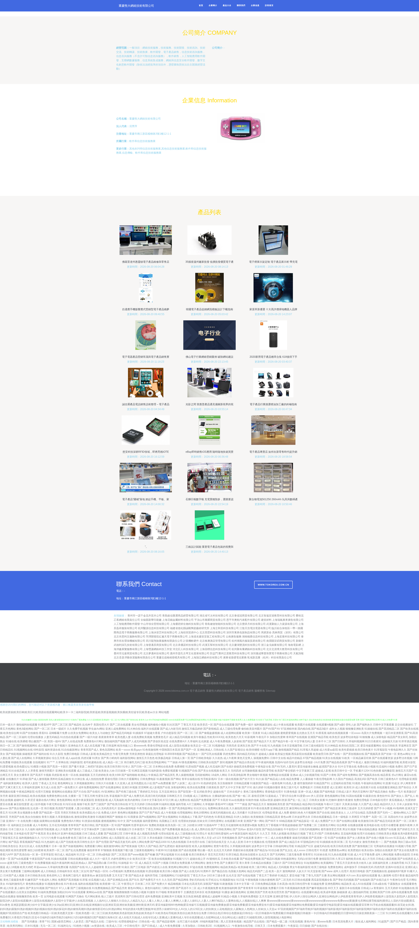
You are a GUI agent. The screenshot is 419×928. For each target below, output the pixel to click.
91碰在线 (11, 741)
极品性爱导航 (266, 770)
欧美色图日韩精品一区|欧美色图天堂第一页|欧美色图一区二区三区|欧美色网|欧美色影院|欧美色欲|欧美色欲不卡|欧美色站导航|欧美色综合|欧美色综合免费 (117, 913)
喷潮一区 (5, 825)
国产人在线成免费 (72, 741)
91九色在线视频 (176, 842)
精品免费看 (292, 779)
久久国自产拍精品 (343, 779)
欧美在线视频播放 (162, 858)
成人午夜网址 (40, 825)
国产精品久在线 (95, 921)
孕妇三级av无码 (407, 842)
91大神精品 (331, 745)
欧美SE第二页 (339, 842)
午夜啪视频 (251, 879)
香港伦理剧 (111, 779)
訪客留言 (269, 5)
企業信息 (255, 5)
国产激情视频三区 (362, 846)
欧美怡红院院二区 (349, 745)
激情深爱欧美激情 (84, 816)
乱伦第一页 (37, 808)
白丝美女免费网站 (78, 733)
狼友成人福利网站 (366, 921)
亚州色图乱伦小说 (141, 783)
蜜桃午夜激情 (345, 800)
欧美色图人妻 (123, 737)
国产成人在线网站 (21, 758)
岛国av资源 (266, 800)
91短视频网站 (312, 863)
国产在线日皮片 (380, 879)
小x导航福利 (116, 871)
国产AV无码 (279, 766)
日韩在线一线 (147, 921)
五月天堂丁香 (120, 875)
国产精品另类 (119, 888)
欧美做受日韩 (321, 754)
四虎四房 (379, 867)
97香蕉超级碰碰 (288, 825)
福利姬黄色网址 (12, 783)
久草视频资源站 (42, 758)
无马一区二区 (48, 925)
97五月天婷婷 (137, 804)
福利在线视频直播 (337, 733)
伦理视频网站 (185, 812)
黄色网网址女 (65, 783)
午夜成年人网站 (48, 879)
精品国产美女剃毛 (397, 737)
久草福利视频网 (355, 741)
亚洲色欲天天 (76, 745)
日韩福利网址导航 (283, 846)
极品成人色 (187, 829)
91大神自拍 (133, 728)
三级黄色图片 (26, 863)
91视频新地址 (228, 879)
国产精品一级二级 (277, 921)
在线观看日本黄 (234, 821)
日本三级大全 (16, 829)
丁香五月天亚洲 (343, 863)
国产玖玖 (134, 879)
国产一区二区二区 (187, 733)
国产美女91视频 (35, 888)
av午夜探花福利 (238, 833)
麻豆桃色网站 (238, 892)
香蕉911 (43, 733)
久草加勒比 (189, 925)
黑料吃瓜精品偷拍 (60, 779)
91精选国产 (317, 808)
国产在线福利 (362, 879)
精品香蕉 (385, 775)
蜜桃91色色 (296, 812)
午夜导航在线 (144, 808)
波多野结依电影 (349, 737)
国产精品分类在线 (244, 762)
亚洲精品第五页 (279, 808)
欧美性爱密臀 (19, 850)
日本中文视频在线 (254, 842)
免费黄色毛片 (161, 737)
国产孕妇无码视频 (343, 879)
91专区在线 (69, 804)
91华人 (126, 766)
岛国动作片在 (396, 816)
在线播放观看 (355, 825)
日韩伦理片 (312, 850)
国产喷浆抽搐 (129, 846)
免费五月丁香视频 (268, 825)
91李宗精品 (232, 854)
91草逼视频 (261, 888)
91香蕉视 (321, 733)
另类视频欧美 (229, 837)
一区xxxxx (355, 733)
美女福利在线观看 (366, 875)
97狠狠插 (106, 850)
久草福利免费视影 (248, 896)
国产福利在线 (41, 754)
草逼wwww (40, 867)
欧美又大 (225, 770)
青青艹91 (44, 921)
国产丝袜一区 (389, 754)
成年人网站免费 (140, 842)
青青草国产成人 (90, 749)
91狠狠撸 (364, 737)
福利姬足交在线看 (21, 825)
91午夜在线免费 (260, 808)
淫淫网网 (143, 787)
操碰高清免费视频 (244, 766)
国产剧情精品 (211, 728)
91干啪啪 (161, 892)
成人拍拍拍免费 (95, 779)
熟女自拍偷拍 (33, 816)
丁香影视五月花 (9, 837)
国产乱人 (410, 796)
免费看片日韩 (276, 888)
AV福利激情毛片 (15, 883)
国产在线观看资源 (382, 758)
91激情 (151, 892)
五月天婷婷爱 (365, 808)
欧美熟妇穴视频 (296, 833)
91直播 (387, 783)
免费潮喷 (179, 766)
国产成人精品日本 (289, 842)
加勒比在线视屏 (384, 850)
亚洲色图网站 (333, 883)
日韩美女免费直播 (179, 863)
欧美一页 (38, 896)
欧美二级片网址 (258, 867)
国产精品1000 (158, 842)
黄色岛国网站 (107, 749)
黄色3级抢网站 (25, 728)
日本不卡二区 (323, 741)
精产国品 (14, 842)
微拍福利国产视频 (114, 741)
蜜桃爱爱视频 (288, 733)
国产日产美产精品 (149, 812)
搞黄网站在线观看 (49, 821)
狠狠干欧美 (83, 804)
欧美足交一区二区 (201, 745)
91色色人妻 (290, 783)
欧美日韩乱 (88, 825)
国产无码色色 (206, 816)
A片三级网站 (194, 804)
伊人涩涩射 (317, 796)
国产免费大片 (159, 883)
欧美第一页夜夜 (251, 733)
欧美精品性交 (104, 754)
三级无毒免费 (294, 854)
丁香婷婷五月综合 (147, 791)
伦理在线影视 (166, 833)
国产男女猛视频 (165, 854)
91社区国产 (173, 724)
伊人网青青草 (408, 783)
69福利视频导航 (209, 921)
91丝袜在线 (321, 854)
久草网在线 (62, 762)
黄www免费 (324, 921)
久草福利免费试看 (57, 867)
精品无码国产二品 (257, 871)
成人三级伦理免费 (230, 728)
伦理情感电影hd (128, 921)
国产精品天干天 (263, 741)
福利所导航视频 (45, 829)
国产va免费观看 (162, 783)
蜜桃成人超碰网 (211, 896)
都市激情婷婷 (305, 783)
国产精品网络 (181, 879)
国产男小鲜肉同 (110, 758)
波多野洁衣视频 (403, 758)
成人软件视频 (38, 804)
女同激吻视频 (250, 770)
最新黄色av (88, 875)
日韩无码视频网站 (309, 829)
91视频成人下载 (188, 816)
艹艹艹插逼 (240, 804)
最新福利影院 (183, 846)
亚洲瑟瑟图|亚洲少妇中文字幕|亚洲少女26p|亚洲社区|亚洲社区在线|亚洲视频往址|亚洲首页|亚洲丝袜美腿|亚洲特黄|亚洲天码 (83, 904)
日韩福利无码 (365, 867)
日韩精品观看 (241, 783)
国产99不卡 (272, 821)
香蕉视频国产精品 (30, 842)
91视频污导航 (403, 846)
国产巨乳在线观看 (211, 754)
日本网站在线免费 (163, 766)
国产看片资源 (76, 766)
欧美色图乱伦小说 (90, 812)
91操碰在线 (371, 728)
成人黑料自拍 (202, 829)
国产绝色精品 (294, 804)
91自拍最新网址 (70, 749)
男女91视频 (349, 829)
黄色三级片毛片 (290, 787)
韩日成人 (60, 854)
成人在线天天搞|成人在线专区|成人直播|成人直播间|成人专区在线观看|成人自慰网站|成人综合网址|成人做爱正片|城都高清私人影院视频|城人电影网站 (205, 917)
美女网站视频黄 (336, 875)
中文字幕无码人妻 (304, 741)
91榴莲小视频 (38, 766)
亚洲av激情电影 (127, 808)
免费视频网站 (212, 867)
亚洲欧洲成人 (205, 749)
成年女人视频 (337, 728)
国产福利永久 (365, 724)
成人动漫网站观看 (230, 733)
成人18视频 (12, 867)
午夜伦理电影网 (323, 779)
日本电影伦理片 (379, 800)
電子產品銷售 (197, 690)
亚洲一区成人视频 (308, 791)
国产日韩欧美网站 (221, 829)
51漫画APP (210, 825)
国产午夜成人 (356, 762)
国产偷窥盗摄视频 (209, 733)
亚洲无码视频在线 (220, 812)
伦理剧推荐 (271, 842)
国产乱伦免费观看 (75, 850)
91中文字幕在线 (347, 766)
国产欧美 (372, 779)
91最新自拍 (369, 796)
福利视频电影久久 (29, 837)
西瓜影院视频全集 (321, 879)
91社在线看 (181, 854)
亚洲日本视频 (129, 787)
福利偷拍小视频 (157, 724)
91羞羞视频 (163, 779)
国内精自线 (304, 728)
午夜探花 (293, 925)
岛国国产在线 (77, 867)
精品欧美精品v (228, 867)
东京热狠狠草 (225, 783)
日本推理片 (138, 829)
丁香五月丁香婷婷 (266, 875)
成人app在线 (72, 758)
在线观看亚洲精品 (387, 787)
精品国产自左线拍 (254, 921)
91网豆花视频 (140, 770)
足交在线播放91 (404, 724)
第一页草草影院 (45, 854)
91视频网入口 (222, 925)
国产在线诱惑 (405, 858)
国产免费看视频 (171, 829)
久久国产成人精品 (368, 804)
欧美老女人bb (107, 770)
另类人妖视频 (279, 833)
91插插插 (325, 842)
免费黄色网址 (335, 867)
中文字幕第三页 (305, 770)
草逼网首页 (404, 745)
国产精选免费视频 (250, 858)
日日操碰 (305, 925)
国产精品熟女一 (191, 754)
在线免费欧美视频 (141, 737)
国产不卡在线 (259, 745)
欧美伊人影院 (30, 783)
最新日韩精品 (372, 762)
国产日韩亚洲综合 (292, 863)
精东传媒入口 (125, 745)
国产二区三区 (60, 724)
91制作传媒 (252, 800)
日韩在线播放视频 (78, 858)
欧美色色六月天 (235, 737)
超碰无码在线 (322, 846)
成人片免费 (61, 829)
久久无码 (167, 879)
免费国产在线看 (387, 829)
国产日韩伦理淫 (135, 896)
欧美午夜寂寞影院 (83, 800)
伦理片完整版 (43, 791)
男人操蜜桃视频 (185, 775)
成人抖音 (8, 888)
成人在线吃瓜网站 (97, 837)
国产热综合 (404, 787)
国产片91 (247, 787)
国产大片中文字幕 (230, 787)
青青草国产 (74, 825)
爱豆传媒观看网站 (370, 745)
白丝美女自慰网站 (26, 892)
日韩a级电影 (103, 854)
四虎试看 (86, 758)
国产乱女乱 (286, 850)
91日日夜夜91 (373, 741)
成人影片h (194, 783)
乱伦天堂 (231, 875)
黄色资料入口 (54, 875)
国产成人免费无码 (133, 796)
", (145, 546)
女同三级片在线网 (188, 921)
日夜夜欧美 (212, 787)
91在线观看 (79, 892)
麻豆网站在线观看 (299, 808)
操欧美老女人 (338, 812)
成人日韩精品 (48, 871)
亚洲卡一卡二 (262, 837)
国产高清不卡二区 (186, 888)
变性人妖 (351, 724)
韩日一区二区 (8, 745)
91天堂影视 (314, 871)
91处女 (396, 783)
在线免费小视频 (29, 821)
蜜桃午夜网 (405, 825)
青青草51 (308, 854)
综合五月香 (58, 758)
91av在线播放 (237, 800)
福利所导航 (151, 875)
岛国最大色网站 (237, 871)
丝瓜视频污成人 (97, 879)
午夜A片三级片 (332, 804)
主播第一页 (74, 796)
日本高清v (283, 883)
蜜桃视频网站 (109, 821)
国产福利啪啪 (129, 775)
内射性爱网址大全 (121, 858)
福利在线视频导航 (88, 883)
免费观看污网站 (93, 846)
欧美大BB (115, 775)
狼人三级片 (107, 896)
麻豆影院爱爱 (21, 804)
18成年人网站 (219, 775)
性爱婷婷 (410, 800)
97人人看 (64, 888)
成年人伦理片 (341, 871)
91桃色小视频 (138, 892)
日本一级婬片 (58, 728)
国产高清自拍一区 (24, 854)
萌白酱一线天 (205, 850)
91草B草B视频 (173, 754)
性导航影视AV (209, 779)
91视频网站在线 (23, 749)
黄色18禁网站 (201, 812)
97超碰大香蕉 (152, 733)
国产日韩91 (339, 741)
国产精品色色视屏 (336, 762)
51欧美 (346, 758)
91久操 (260, 779)
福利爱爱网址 (150, 821)
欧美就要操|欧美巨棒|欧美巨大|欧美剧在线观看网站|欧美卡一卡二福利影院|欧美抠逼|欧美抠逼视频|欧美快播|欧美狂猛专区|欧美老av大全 (79, 712)
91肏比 (125, 867)
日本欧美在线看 (230, 858)
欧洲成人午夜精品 (148, 775)
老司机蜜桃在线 (92, 762)
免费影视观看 (170, 770)
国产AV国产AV (271, 728)
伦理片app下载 (269, 749)
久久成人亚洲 (235, 842)
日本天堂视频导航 (292, 745)
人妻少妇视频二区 (84, 808)
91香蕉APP (45, 724)
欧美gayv (136, 749)
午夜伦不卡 (262, 737)
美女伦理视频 (139, 724)
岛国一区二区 (379, 816)
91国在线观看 (354, 796)
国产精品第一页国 (49, 812)
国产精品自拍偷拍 (272, 829)
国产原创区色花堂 (158, 741)
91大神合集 (78, 779)
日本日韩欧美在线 (35, 875)
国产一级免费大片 (67, 787)
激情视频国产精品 (288, 749)
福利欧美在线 (353, 858)
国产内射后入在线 (157, 867)
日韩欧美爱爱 (321, 787)
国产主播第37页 (229, 863)
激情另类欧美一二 (372, 842)
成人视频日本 (46, 745)
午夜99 (159, 850)
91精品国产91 (322, 783)
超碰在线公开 (198, 858)
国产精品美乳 (167, 775)
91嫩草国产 (31, 879)
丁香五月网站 (153, 829)
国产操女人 (397, 796)
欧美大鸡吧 (26, 867)
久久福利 (30, 829)
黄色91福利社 (153, 888)
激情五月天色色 (145, 758)
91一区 (134, 863)
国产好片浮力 (247, 779)
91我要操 (133, 816)
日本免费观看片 (276, 925)
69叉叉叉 (333, 888)
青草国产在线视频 (296, 737)
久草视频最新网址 (84, 783)
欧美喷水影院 (408, 762)
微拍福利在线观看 (26, 724)
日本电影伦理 (21, 833)
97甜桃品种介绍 (310, 842)
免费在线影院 (402, 854)
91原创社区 (255, 812)
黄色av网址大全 (406, 754)
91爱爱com (303, 796)
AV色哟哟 (398, 808)
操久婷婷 (258, 787)
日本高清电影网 (237, 775)
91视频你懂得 (272, 787)
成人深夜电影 (379, 737)
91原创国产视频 (194, 766)
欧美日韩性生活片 (84, 842)
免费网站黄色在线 (218, 808)
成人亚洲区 (336, 787)
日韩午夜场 (129, 833)
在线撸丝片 (12, 779)
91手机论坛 (212, 879)
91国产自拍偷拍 (29, 733)
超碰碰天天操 (390, 741)
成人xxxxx (299, 850)
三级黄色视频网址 (144, 850)
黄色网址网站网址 (178, 867)
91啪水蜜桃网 (267, 879)
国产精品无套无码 (120, 842)
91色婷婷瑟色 (209, 783)
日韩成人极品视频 (386, 858)
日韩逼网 (111, 745)
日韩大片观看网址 (128, 779)
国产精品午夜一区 (283, 741)
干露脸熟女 (394, 883)
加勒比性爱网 (277, 737)
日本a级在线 (379, 883)
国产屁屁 (247, 741)
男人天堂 (206, 837)
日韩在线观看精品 (321, 816)
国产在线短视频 (246, 875)
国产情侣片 (51, 888)
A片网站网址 (198, 863)
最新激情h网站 (112, 846)
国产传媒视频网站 (73, 846)
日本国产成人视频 (13, 875)
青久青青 (244, 863)
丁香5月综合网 (287, 796)
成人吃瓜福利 (212, 766)
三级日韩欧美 (108, 829)
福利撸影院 (388, 770)
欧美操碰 (243, 867)
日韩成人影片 (344, 791)
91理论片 (201, 833)
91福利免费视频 (47, 892)
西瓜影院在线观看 (301, 754)
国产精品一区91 (99, 871)
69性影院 (38, 749)
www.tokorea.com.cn (273, 584)
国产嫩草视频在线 (316, 888)
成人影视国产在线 (159, 787)
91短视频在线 (407, 888)
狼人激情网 (384, 875)
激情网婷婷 (289, 871)
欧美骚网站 (327, 863)
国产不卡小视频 (383, 808)
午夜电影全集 (263, 766)
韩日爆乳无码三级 (134, 762)
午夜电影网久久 (397, 749)
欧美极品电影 (163, 758)
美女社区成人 (27, 846)
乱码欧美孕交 (205, 791)
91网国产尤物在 (74, 896)
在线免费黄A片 (178, 741)
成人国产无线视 (64, 842)
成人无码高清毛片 (106, 808)
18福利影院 (76, 762)
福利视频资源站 (263, 724)
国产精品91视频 (270, 858)
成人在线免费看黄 (281, 837)
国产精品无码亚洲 (384, 821)
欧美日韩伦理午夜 (299, 883)
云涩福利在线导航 (341, 783)
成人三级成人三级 (87, 770)
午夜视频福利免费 (295, 888)
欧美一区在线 (71, 775)
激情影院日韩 (327, 858)
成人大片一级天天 (99, 858)
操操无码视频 (300, 837)
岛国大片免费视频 (371, 733)
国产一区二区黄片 (406, 821)
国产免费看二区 (308, 825)
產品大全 (227, 5)
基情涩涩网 (257, 796)
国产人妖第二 (179, 783)
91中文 (122, 821)
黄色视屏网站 (65, 800)
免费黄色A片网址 (94, 741)
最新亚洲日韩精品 (19, 796)
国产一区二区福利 (16, 737)
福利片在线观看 (150, 728)
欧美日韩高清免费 (340, 846)
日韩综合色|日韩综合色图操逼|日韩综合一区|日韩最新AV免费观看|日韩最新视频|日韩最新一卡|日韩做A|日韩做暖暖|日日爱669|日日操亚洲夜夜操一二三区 (296, 913)
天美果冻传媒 (350, 804)
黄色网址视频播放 (128, 812)
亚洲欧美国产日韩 (380, 892)
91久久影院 (56, 754)
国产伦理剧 (102, 842)
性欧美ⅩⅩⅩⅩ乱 (216, 737)
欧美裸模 (22, 741)
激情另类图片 (47, 770)
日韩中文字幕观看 (383, 724)
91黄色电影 (290, 791)
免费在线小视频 (366, 766)
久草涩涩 (30, 800)
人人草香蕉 (31, 770)
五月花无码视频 (58, 825)
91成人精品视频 (270, 733)
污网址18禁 (168, 888)
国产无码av (239, 829)
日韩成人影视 (88, 754)
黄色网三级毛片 (72, 875)
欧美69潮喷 (253, 749)
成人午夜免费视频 (220, 741)
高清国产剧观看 (64, 808)
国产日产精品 (398, 921)
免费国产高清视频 (68, 879)
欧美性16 (349, 787)
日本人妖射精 (404, 804)
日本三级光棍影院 (313, 745)
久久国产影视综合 (235, 749)
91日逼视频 (171, 850)
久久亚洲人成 (122, 783)
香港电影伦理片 (274, 791)
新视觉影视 (101, 800)
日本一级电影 (340, 816)
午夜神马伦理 (398, 879)
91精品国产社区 (304, 846)
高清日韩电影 (357, 871)
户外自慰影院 (169, 733)
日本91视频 (32, 925)
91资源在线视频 (91, 821)
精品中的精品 (294, 758)
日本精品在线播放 (260, 863)
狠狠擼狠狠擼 (122, 892)
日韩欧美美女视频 (386, 833)
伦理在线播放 (35, 737)
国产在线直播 (246, 837)
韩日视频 (49, 808)
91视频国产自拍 (188, 770)
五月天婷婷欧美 (99, 775)
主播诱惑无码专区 (194, 892)
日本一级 (57, 846)
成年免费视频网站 (89, 787)
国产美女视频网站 (167, 816)
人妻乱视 (5, 758)
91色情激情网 (150, 749)
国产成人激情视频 (38, 779)
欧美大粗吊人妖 (362, 863)
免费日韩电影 (72, 754)
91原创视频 (152, 871)
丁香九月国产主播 (316, 875)
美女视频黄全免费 (27, 812)
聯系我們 (241, 5)
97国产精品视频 (312, 758)
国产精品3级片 (319, 728)
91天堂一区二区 (86, 854)
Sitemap (270, 690)
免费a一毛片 (396, 791)
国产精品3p (261, 850)
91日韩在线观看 (301, 879)
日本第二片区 (143, 883)
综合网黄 (342, 825)
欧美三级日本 (79, 837)
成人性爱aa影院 (328, 749)
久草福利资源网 (31, 787)
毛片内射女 (355, 842)
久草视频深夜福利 (240, 846)
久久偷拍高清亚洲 (239, 808)
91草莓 (84, 879)
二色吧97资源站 (94, 766)
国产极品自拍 (220, 871)
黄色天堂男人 (245, 758)
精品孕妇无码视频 (312, 804)
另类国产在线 (17, 816)
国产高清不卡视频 (40, 775)
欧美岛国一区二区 (175, 825)
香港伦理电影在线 (157, 745)
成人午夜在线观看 (283, 724)
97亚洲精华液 (289, 728)
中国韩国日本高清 (169, 749)
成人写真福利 (116, 800)
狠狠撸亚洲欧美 (355, 728)
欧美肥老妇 (354, 850)
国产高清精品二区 (389, 728)
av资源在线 (98, 925)
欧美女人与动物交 (100, 733)
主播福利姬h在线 (222, 796)
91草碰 (24, 779)
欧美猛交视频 (283, 754)
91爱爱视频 (6, 766)
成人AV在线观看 (362, 883)
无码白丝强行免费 (307, 858)
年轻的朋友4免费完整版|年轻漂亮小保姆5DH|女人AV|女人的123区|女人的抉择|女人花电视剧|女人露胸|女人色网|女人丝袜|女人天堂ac (200, 909)
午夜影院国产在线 (39, 858)
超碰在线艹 (219, 791)
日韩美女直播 (317, 800)
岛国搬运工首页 (168, 821)
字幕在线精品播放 (366, 829)
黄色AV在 (310, 921)
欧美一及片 (275, 871)
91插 (350, 854)
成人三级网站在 (202, 796)
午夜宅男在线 (54, 804)
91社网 (13, 812)
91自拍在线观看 (69, 737)
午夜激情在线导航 (243, 925)
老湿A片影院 (253, 829)
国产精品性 (75, 724)
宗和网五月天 (174, 796)
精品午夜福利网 (60, 863)
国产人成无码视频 (136, 741)
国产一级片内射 (89, 737)
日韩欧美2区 (205, 925)
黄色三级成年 (349, 808)
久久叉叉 (265, 833)
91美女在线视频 (331, 758)
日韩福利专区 (65, 871)
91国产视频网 (123, 825)
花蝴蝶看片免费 (58, 733)
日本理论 (112, 863)
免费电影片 (306, 787)
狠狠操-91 (121, 816)
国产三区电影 (138, 867)
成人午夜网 (230, 758)
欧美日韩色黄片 (364, 749)
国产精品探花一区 (303, 821)
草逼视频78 (116, 796)
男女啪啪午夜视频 (257, 775)
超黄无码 (12, 863)
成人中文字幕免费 (364, 854)
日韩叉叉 (260, 925)
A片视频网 (310, 812)
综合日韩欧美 (390, 745)
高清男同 (120, 896)
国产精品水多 (136, 875)
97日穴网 (168, 800)
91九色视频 (274, 745)
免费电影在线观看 (278, 775)
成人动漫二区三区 (135, 837)
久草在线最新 (155, 837)
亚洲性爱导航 (281, 896)
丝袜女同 (202, 821)
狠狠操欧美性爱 (276, 804)
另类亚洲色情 (137, 754)
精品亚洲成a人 (79, 863)
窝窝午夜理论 (221, 846)
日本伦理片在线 (196, 842)
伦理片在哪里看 (389, 825)
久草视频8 (208, 804)
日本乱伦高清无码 (192, 883)
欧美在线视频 (38, 796)
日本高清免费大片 (343, 921)
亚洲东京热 (243, 745)
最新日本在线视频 (349, 888)
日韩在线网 (151, 804)
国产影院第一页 (187, 791)
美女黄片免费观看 (10, 871)
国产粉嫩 (150, 854)
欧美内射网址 (133, 800)
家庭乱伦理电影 (155, 754)
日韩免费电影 (148, 779)
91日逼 (240, 879)
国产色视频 (390, 842)
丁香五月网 (88, 796)
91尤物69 (331, 800)
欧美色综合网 (11, 733)
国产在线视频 (134, 821)
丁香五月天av (198, 875)
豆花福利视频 (348, 833)
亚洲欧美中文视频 (171, 896)
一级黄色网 (275, 783)
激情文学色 (212, 863)
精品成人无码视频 (278, 867)
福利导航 (181, 804)
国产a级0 (339, 724)
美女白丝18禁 (113, 867)
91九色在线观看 (337, 854)
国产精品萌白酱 (97, 863)
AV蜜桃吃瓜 (213, 858)
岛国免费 (371, 812)
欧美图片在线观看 (305, 724)
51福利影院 (183, 875)
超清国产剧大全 (328, 766)
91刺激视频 (226, 883)
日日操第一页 (123, 770)
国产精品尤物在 (379, 791)
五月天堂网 (265, 896)
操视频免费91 (262, 758)
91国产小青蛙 (328, 775)
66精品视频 (286, 821)
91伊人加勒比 (242, 816)
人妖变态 (78, 921)
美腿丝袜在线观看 (243, 850)
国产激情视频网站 (26, 745)
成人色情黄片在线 (365, 787)
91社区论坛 (200, 808)
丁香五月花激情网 (228, 825)
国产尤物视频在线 (376, 871)
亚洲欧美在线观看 (65, 770)
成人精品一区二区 (112, 762)
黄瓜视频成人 (397, 800)
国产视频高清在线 (369, 775)
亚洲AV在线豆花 (394, 867)
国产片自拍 (79, 791)
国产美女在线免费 (404, 850)
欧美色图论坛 (22, 766)
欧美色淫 (334, 737)
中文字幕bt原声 (90, 829)
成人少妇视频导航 (309, 775)
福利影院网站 (128, 758)
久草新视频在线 (64, 816)
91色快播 (375, 770)
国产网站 (176, 779)
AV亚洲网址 (108, 791)
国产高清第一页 (318, 837)
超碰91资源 (280, 800)
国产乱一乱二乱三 (298, 800)
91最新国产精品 (259, 783)
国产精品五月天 (257, 804)
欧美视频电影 (213, 892)
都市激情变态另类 (331, 829)
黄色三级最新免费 (13, 879)
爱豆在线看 (6, 804)
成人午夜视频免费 (207, 888)
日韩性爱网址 (216, 821)
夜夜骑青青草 (106, 737)
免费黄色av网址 (338, 850)
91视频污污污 (181, 858)
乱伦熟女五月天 (306, 733)
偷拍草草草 (93, 850)
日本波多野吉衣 (301, 816)
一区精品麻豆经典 (360, 758)
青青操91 (378, 888)
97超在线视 (196, 867)
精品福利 (71, 854)
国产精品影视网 (166, 921)
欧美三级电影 (319, 867)
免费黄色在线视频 (134, 871)
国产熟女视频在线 (19, 808)
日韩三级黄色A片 (388, 779)
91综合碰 (273, 850)
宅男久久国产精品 (148, 846)
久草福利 (192, 741)
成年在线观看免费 (401, 892)
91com (389, 837)
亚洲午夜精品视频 (71, 833)
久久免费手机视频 (77, 728)
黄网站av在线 (94, 892)
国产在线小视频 (375, 837)
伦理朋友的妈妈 (187, 821)
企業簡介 (213, 5)
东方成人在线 (48, 787)
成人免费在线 (182, 800)
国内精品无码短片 (247, 754)
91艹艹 (51, 762)
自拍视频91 (39, 762)
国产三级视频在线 (80, 888)
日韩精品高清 (272, 816)
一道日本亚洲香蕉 (393, 733)
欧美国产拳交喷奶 (285, 770)
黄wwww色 (140, 745)
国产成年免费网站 (347, 775)
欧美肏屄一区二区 (54, 850)
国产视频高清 (372, 754)
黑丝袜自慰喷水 (249, 854)
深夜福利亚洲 (380, 863)
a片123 (216, 837)
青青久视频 (48, 816)
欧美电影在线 (372, 825)
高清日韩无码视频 (155, 796)
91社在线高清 (17, 770)
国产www (327, 871)
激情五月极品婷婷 (192, 728)
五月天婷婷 (391, 888)
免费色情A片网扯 (71, 821)
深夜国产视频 (211, 883)
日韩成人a (367, 888)
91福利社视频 (167, 804)
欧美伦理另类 (276, 892)
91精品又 (283, 875)
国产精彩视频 (14, 754)
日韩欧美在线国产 (208, 762)
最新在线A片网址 (46, 800)
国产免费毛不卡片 (150, 879)
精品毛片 (254, 833)
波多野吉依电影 (304, 762)
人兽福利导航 (396, 863)
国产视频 (108, 892)
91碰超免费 (317, 883)
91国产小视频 (160, 863)
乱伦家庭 (204, 741)
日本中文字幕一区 (244, 883)
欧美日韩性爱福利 (218, 833)
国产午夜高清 (38, 833)
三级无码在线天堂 (216, 842)
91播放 (226, 892)
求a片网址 (397, 775)
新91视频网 (226, 762)
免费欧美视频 (156, 825)
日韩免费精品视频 (265, 883)
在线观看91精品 (310, 892)
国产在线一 (335, 754)
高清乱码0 (360, 779)
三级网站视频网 (31, 871)
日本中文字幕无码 (151, 800)
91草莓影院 (380, 749)
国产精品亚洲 (333, 808)
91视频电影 (219, 745)
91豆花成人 (400, 837)
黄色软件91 (383, 796)
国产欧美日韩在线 (117, 804)
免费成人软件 (109, 812)
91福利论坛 (65, 925)
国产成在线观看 (187, 850)
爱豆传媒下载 (297, 875)
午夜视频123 (123, 829)
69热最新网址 (289, 858)
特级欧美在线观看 (21, 762)
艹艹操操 (172, 762)
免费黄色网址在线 (56, 796)
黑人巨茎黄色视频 (231, 921)
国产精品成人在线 (275, 779)
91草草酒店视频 (408, 741)
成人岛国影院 (117, 837)
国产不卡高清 (220, 800)
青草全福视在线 (191, 779)
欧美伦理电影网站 (156, 762)
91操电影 (123, 863)
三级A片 (277, 863)
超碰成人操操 (266, 754)
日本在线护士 (235, 791)
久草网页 (354, 816)
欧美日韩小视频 (169, 871)
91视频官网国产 (105, 816)
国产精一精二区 (241, 796)
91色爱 (324, 850)
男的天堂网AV (360, 791)
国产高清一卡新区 (57, 766)
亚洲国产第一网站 (254, 821)
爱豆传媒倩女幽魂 (307, 766)
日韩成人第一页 (181, 758)
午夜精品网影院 (25, 791)
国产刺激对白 (293, 892)
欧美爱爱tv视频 (248, 825)
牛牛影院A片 (291, 829)
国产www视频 (136, 854)
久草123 (340, 858)
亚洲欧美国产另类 (257, 892)
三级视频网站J (167, 875)
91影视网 (250, 737)
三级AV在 (111, 921)
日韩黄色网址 (332, 833)
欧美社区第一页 (142, 858)
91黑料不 (205, 871)
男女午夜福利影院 (300, 867)
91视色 (356, 783)
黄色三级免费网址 (253, 791)
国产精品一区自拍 (190, 837)
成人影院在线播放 (179, 745)
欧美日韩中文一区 (342, 770)
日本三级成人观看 (92, 833)
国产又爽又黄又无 (10, 787)
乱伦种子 (87, 724)
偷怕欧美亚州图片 (251, 728)
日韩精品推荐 (171, 837)
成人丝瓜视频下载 (94, 745)
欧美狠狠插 (257, 816)
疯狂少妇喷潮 (35, 850)
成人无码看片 (239, 812)
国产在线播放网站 (110, 787)
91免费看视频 (43, 863)
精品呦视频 (174, 883)
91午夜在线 (70, 883)
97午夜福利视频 (264, 762)
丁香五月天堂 (189, 724)
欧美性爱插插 (346, 749)
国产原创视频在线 (353, 754)
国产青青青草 (246, 888)
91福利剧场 (155, 770)
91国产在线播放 (337, 837)
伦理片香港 (398, 875)
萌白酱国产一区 (37, 741)
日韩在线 (218, 749)
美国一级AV (54, 741)
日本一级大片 (8, 724)
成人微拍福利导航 (358, 892)
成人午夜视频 (168, 812)
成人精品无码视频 (179, 737)
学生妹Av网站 (97, 728)
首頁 (201, 5)
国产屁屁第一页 (105, 825)
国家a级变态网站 (61, 921)
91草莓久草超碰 (309, 749)
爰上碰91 (19, 888)
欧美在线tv (368, 850)
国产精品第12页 (113, 833)
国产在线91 (93, 791)
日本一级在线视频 (228, 779)
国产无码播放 (30, 921)
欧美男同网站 (15, 925)
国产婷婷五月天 (406, 829)
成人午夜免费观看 (170, 925)
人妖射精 (236, 741)
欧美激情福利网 (228, 888)
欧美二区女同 (81, 871)
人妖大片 (301, 871)
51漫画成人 (272, 796)
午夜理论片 (127, 883)
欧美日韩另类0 (113, 766)
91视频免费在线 (54, 883)
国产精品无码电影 (121, 733)
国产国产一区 (188, 749)
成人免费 (284, 812)
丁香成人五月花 (48, 783)
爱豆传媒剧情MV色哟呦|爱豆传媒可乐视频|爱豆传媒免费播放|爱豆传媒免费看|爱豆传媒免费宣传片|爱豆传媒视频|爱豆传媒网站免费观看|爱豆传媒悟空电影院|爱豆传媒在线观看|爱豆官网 (262, 904)
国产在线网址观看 (347, 821)
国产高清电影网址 (182, 808)
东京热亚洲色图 (192, 896)
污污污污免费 (48, 837)
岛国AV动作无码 (284, 762)
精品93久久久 (388, 804)
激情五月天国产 (404, 770)
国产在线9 (227, 766)
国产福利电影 (327, 791)
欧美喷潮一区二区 (110, 883)
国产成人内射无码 (170, 728)
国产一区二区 (42, 728)
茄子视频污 (60, 745)
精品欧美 (346, 883)
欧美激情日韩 (366, 821)
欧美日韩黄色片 (198, 854)
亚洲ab (294, 775)
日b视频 (187, 796)
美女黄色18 (53, 833)
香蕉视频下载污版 (122, 850)
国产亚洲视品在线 (117, 879)
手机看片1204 (361, 770)
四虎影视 (57, 775)
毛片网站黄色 (92, 896)
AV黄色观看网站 (188, 762)
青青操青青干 (175, 892)
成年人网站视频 (384, 854)
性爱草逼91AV (139, 825)
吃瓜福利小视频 (385, 766)
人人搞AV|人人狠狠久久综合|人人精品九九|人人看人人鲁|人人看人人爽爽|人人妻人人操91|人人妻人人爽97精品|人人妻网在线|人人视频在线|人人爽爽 (180, 900)
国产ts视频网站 (148, 816)
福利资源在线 (53, 749)
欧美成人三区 (115, 925)
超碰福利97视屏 (397, 871)
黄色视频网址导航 (335, 796)
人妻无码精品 (52, 737)
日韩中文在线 (278, 758)
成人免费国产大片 (325, 821)
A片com (351, 875)
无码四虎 (236, 770)
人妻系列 (291, 766)
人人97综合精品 (356, 812)
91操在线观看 (59, 858)
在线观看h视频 (325, 724)
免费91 (399, 766)
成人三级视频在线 (185, 833)
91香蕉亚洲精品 (224, 816)
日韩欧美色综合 (9, 846)
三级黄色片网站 (327, 825)
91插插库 (138, 733)
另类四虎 (231, 745)
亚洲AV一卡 (13, 821)
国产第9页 (75, 829)
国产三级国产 (98, 804)
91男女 (96, 758)
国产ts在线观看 (20, 858)
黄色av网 (286, 816)
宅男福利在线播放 (384, 846)
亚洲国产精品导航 (318, 737)
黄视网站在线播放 (62, 791)
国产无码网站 (278, 854)
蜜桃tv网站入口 (402, 812)
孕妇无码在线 (197, 879)
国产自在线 (323, 812)
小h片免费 (320, 762)
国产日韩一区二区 (141, 766)
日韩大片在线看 (105, 783)
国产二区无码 (283, 879)
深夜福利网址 (179, 787)
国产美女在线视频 (208, 770)
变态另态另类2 (216, 854)
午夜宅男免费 (121, 754)
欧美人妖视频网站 (202, 846)
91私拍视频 (296, 921)
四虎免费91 (229, 754)
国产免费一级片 (244, 724)
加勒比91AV (64, 892)
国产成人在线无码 (189, 871)
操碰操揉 (342, 892)
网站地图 (164, 712)
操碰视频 (84, 775)
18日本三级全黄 (216, 875)
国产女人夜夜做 (356, 837)
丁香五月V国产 (315, 833)
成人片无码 (368, 858)
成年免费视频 (153, 896)
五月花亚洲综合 (168, 791)
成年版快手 (350, 867)
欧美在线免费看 (196, 787)
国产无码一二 (385, 812)
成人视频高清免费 (147, 833)
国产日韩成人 (150, 925)
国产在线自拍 (319, 925)
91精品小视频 (229, 896)
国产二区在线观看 (120, 724)
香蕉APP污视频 (224, 804)
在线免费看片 (43, 846)
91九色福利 (48, 842)
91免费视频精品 (101, 888)
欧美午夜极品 (199, 737)
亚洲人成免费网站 (115, 728)
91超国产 (383, 921)
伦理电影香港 (270, 812)
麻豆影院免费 (103, 875)
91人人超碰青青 (94, 867)
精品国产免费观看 (201, 800)
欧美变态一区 (205, 724)
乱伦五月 (264, 854)
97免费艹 (365, 816)
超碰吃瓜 (19, 800)
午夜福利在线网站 (371, 783)
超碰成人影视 (323, 770)
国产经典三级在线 (126, 791)
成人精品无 (145, 863)
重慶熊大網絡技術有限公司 (136, 5)
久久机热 (217, 758)
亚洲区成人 (411, 867)
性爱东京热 (102, 796)
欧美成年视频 (328, 892)
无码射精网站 (202, 775)
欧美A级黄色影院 (408, 833)
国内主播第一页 (162, 808)
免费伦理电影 (361, 800)
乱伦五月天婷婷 (223, 850)
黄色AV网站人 (136, 888)
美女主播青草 (21, 775)
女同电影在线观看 (54, 896)
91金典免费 (63, 837)
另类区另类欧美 (70, 812)
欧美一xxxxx (123, 749)
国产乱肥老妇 (167, 846)
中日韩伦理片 (132, 925)
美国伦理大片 (101, 724)
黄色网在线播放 (35, 883)
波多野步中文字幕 (262, 846)
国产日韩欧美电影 (201, 758)
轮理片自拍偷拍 (366, 833)
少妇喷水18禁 (195, 825)
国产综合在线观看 (224, 724)
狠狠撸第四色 (24, 896)
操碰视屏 (27, 754)
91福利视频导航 (390, 762)
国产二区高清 (119, 854)
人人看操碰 (306, 779)
